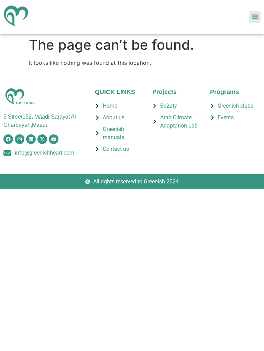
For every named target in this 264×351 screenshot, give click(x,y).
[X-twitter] (42, 139)
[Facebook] (8, 139)
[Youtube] (53, 139)
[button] (255, 17)
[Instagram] (19, 139)
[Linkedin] (31, 139)
